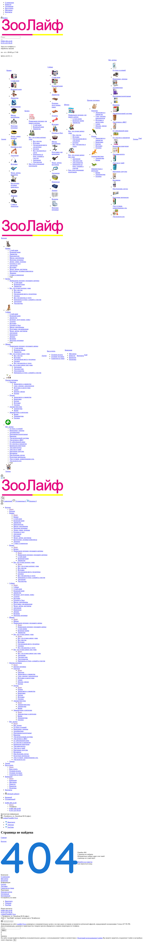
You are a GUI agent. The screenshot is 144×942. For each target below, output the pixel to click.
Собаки (16, 587)
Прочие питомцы (19, 667)
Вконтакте (11, 822)
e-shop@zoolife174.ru (10, 818)
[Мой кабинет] (2, 476)
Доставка (4, 886)
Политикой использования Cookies (90, 938)
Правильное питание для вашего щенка (32, 627)
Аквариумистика (24, 704)
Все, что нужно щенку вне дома (29, 653)
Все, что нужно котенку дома (28, 566)
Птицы (20, 689)
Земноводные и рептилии (27, 714)
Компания (13, 780)
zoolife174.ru (21, 924)
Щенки (16, 621)
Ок (14, 940)
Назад (11, 509)
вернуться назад (86, 864)
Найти (3, 930)
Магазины (4, 879)
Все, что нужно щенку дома (28, 638)
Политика (4, 880)
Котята (15, 549)
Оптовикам (5, 894)
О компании (5, 877)
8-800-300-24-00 (6, 41)
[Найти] (2, 39)
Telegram (11, 825)
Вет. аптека (17, 725)
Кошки (15, 517)
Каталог (12, 511)
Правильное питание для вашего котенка (32, 555)
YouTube (11, 827)
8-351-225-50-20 (6, 43)
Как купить (13, 769)
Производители (6, 892)
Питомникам (5, 896)
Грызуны (21, 672)
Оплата (3, 884)
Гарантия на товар (7, 888)
